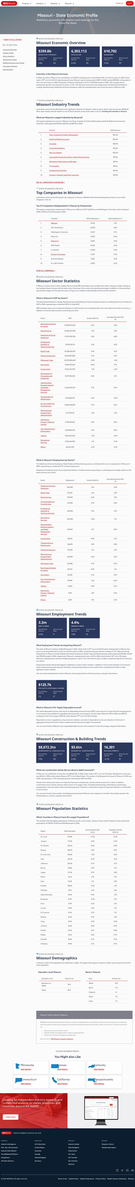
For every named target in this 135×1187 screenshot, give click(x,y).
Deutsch (71, 1164)
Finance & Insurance (48, 356)
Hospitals (52, 144)
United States (40, 1147)
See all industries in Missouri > (50, 182)
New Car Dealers (55, 153)
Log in (130, 3)
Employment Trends (10, 60)
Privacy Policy (101, 1179)
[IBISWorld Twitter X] (122, 1170)
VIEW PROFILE (26, 1069)
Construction (45, 369)
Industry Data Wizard (8, 1151)
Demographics (8, 69)
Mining (43, 447)
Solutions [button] (39, 3)
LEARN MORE (10, 1117)
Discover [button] (68, 3)
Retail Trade (45, 351)
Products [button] (25, 3)
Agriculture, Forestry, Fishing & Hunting (47, 422)
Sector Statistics (8, 56)
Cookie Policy (73, 1179)
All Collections (40, 1144)
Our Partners (73, 1161)
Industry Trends (8, 53)
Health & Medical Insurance (59, 139)
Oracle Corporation (58, 254)
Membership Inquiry (109, 1147)
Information (45, 365)
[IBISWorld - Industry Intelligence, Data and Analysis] (9, 3)
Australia (38, 1151)
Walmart (54, 223)
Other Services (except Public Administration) (46, 412)
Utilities (43, 436)
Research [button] (54, 3)
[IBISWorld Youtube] (132, 1170)
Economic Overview (10, 50)
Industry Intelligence (8, 1144)
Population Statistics (10, 66)
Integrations (5, 1157)
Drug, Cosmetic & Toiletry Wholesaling (63, 135)
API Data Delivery (7, 1161)
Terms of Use (62, 1179)
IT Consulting (54, 166)
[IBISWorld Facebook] (127, 1170)
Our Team (71, 1154)
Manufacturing (46, 331)
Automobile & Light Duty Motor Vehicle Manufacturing (69, 157)
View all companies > (45, 271)
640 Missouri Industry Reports (62, 1039)
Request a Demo (108, 1144)
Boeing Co (55, 241)
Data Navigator (73, 1147)
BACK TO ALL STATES (12, 40)
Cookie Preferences (87, 1179)
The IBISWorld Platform (9, 1154)
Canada (37, 1154)
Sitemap (131, 1179)
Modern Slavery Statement (117, 1179)
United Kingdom (40, 1157)
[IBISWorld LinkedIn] (117, 1170)
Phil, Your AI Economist (9, 1147)
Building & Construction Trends (13, 63)
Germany (38, 1161)
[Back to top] (128, 1177)
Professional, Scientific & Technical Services (47, 344)
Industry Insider (73, 1144)
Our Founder (72, 1157)
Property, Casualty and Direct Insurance (64, 175)
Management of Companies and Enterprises (46, 376)
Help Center (72, 1151)
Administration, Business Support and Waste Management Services (47, 387)
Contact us (119, 3)
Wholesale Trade (47, 360)
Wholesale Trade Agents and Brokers (63, 162)
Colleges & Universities (58, 170)
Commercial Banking (57, 148)
